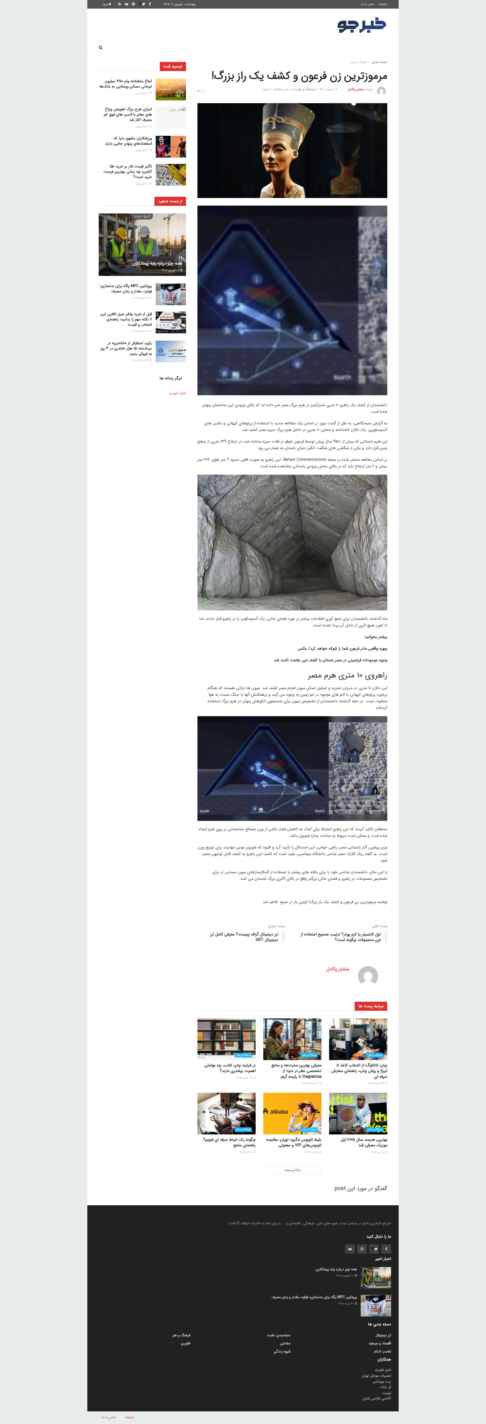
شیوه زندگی (205, 48)
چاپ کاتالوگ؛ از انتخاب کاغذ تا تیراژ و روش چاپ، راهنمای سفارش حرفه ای (359, 1071)
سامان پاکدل (356, 89)
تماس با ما (367, 4)
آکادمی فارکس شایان (376, 1398)
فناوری (289, 48)
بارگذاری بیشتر (292, 1170)
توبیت (386, 1393)
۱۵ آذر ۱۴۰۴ (312, 1152)
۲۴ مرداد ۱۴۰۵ (376, 1083)
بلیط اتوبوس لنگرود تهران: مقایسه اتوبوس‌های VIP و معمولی (293, 1142)
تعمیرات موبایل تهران (376, 1375)
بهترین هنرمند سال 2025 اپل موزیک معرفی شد (364, 1142)
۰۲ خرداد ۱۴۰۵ (244, 1078)
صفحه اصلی (374, 48)
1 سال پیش (142, 184)
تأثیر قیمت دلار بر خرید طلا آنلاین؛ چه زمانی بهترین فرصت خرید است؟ (128, 171)
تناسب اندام (314, 48)
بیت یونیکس (382, 1381)
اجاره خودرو (177, 393)
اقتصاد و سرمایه (261, 48)
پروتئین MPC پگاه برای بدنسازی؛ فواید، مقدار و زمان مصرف (126, 288)
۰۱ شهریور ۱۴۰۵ (170, 270)
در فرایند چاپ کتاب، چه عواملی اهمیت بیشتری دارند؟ (230, 1068)
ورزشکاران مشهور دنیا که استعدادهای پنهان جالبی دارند (128, 141)
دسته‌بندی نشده (279, 1335)
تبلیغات (382, 4)
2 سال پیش (142, 126)
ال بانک (385, 1387)
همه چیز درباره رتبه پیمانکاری (157, 263)
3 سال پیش (142, 93)
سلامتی (232, 48)
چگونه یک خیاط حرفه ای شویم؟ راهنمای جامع (229, 1142)
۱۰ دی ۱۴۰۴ (377, 1152)
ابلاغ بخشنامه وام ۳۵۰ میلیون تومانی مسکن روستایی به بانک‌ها (125, 84)
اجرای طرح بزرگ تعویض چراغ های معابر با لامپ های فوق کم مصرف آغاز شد (128, 114)
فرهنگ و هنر (344, 48)
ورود (105, 4)
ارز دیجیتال (177, 48)
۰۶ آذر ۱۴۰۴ (246, 1152)
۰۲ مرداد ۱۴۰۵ (310, 1083)
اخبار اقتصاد (383, 1370)
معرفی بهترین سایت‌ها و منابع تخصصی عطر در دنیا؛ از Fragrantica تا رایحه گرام (296, 1071)
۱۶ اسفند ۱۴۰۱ (328, 89)
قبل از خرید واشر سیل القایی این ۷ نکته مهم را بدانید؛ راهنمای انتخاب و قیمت (126, 319)
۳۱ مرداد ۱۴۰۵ (141, 298)
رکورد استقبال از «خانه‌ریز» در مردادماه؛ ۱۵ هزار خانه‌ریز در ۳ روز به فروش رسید (126, 348)
